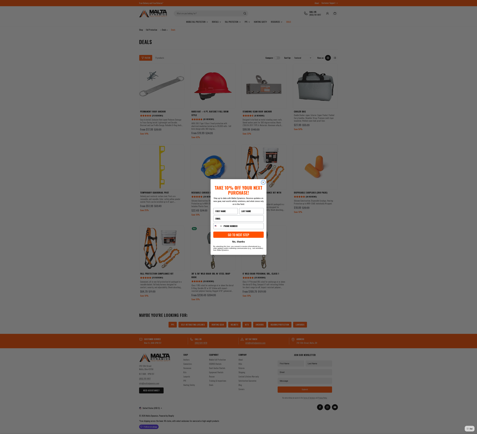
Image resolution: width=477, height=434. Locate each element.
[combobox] (217, 226)
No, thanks (238, 241)
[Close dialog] (263, 182)
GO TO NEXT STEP (238, 234)
